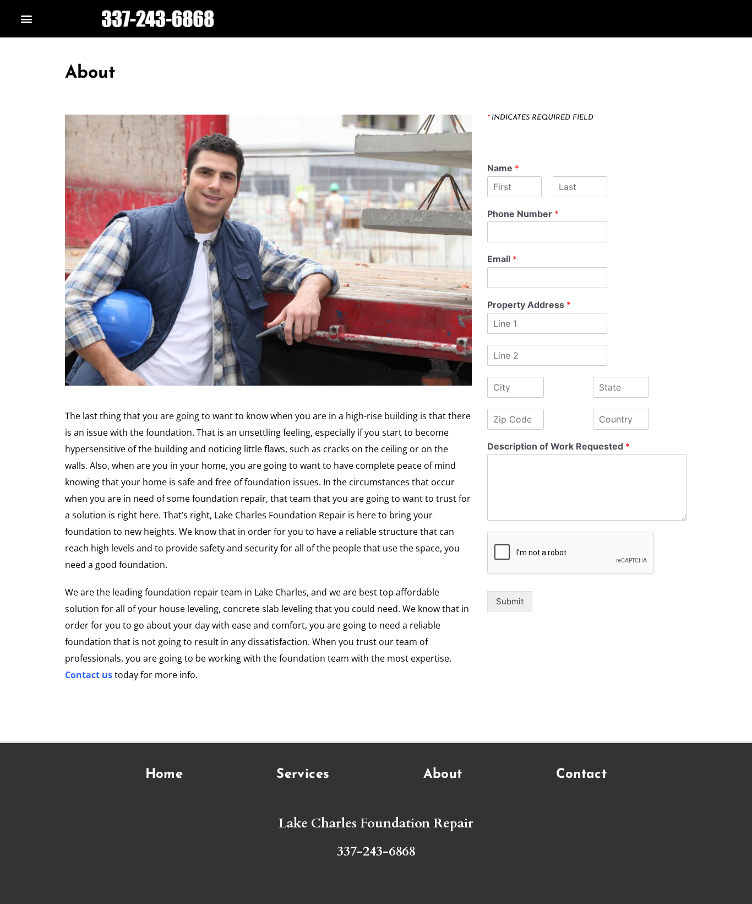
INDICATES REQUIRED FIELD (540, 117)
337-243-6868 (376, 851)
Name (503, 168)
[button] (27, 19)
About (442, 774)
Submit (510, 601)
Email (502, 258)
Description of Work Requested (558, 446)
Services (302, 774)
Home (164, 774)
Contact (581, 774)
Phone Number (523, 213)
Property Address (529, 304)
